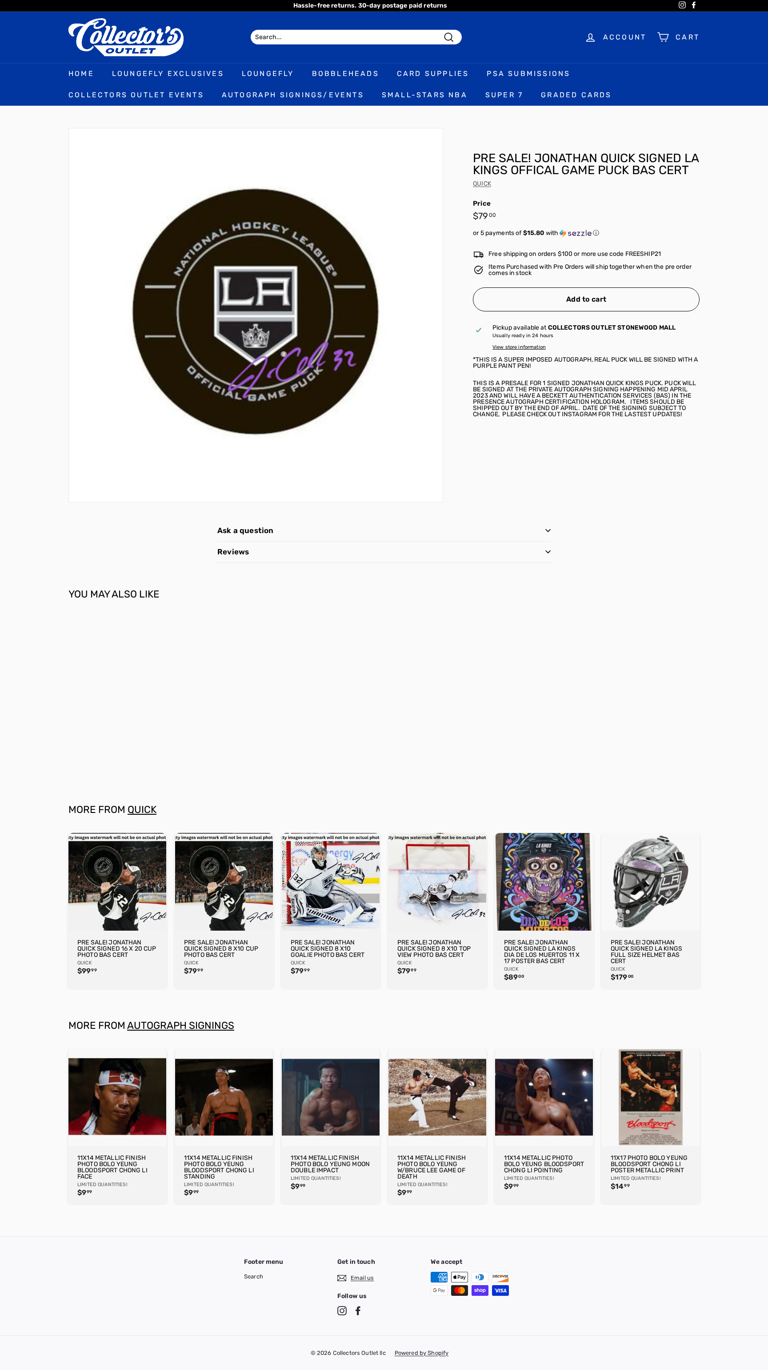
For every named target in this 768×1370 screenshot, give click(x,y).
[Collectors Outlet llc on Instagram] (342, 1310)
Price (482, 203)
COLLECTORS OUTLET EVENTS (136, 95)
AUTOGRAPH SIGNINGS (180, 1025)
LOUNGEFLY (268, 73)
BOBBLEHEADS (345, 73)
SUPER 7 (504, 95)
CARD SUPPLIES (433, 73)
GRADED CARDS (576, 95)
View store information (519, 347)
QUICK (482, 183)
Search (253, 1276)
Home (81, 73)
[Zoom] (256, 315)
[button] (586, 233)
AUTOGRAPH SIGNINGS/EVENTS (293, 95)
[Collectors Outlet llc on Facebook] (358, 1310)
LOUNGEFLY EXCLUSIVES (168, 73)
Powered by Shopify (422, 1353)
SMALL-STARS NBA (425, 95)
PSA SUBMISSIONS (528, 73)
